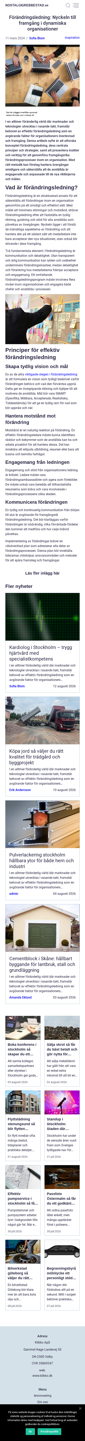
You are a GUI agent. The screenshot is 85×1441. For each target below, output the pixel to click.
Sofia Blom (37, 38)
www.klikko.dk (42, 1376)
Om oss (42, 1402)
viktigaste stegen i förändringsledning (51, 374)
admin (13, 894)
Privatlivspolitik (49, 1431)
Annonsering (42, 1396)
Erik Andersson (20, 790)
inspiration (72, 38)
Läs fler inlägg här (42, 573)
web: (42, 1370)
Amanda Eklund (20, 997)
